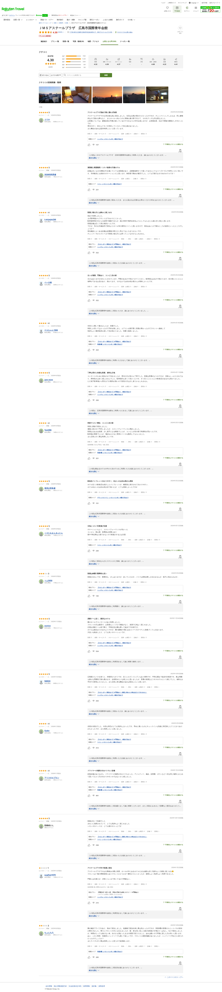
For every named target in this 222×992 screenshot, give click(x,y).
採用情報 (86, 986)
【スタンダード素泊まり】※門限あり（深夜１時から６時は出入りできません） (122, 692)
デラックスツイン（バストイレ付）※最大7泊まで (112, 498)
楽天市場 (204, 3)
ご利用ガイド (172, 3)
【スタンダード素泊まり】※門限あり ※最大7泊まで (114, 244)
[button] (50, 95)
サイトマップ (182, 3)
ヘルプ (163, 3)
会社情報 (49, 986)
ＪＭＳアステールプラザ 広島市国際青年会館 (73, 28)
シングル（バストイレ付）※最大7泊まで (110, 139)
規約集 (94, 986)
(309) (109, 41)
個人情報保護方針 (60, 986)
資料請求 (102, 986)
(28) (78, 41)
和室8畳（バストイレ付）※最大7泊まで (109, 344)
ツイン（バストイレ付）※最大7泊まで (109, 184)
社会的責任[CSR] (75, 986)
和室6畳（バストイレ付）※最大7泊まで (109, 453)
